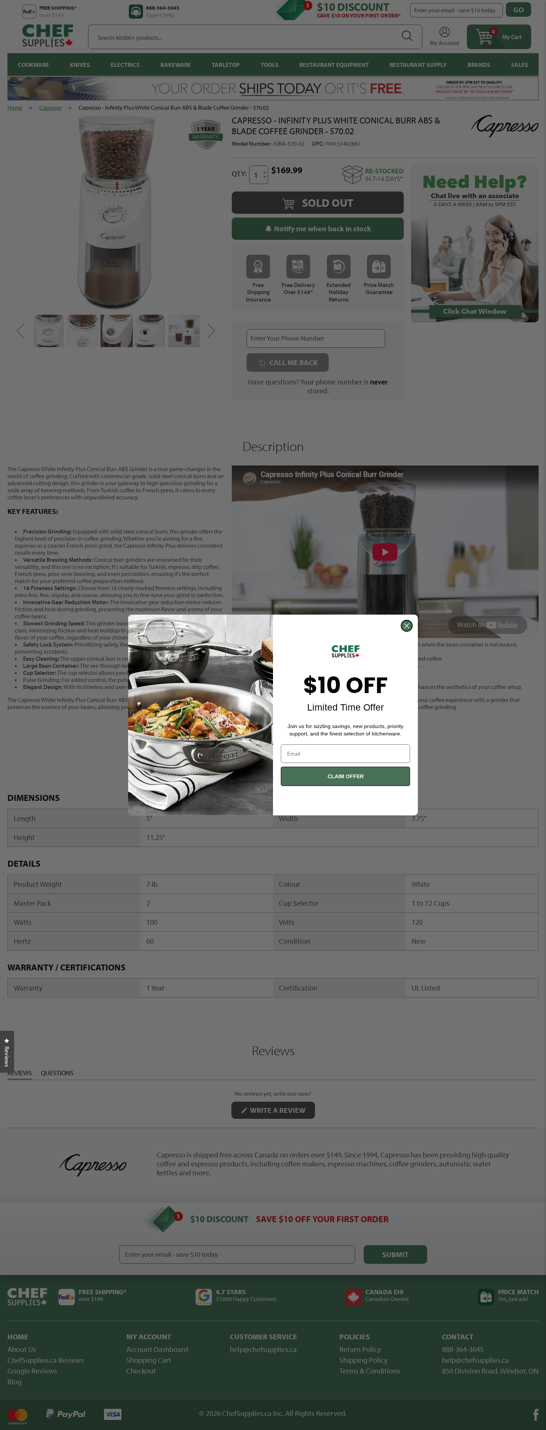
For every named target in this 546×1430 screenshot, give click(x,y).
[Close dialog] (406, 625)
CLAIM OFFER (346, 776)
